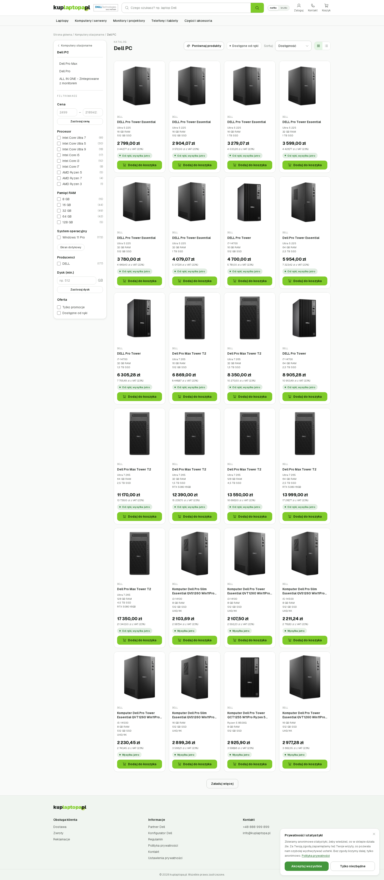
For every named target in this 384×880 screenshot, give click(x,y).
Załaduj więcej (222, 784)
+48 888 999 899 (256, 827)
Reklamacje (61, 839)
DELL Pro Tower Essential (136, 122)
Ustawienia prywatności (165, 858)
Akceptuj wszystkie (306, 866)
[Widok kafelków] (318, 46)
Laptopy (62, 21)
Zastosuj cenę (80, 121)
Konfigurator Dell (160, 833)
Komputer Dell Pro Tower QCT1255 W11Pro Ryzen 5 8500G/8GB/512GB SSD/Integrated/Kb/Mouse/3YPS (249, 715)
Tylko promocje (73, 307)
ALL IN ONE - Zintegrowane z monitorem (79, 81)
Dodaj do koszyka (142, 165)
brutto (284, 7)
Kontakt (313, 10)
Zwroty (58, 833)
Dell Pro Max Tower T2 (189, 353)
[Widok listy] (326, 46)
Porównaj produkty (206, 46)
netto (273, 7)
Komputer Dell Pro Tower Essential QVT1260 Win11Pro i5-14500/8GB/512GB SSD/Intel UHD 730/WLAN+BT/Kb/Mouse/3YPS (139, 715)
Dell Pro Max (68, 64)
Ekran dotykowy (70, 247)
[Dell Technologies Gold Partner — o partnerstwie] (106, 7)
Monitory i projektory (129, 21)
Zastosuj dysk (80, 290)
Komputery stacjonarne (89, 34)
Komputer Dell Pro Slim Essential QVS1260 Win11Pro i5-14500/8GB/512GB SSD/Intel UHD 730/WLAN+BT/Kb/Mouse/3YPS (304, 591)
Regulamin (155, 839)
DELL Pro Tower (239, 238)
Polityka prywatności (163, 846)
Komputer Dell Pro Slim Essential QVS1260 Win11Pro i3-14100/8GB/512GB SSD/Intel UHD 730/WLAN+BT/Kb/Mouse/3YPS (194, 591)
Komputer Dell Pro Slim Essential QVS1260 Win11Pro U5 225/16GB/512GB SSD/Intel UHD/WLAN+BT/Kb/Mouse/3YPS (194, 715)
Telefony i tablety (164, 21)
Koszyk (326, 10)
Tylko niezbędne (353, 866)
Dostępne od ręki (74, 313)
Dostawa (59, 827)
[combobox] (191, 8)
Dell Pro (64, 71)
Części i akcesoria (198, 21)
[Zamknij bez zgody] (374, 834)
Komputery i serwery (91, 21)
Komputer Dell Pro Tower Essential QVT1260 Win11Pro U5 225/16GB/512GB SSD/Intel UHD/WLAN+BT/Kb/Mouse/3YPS (304, 715)
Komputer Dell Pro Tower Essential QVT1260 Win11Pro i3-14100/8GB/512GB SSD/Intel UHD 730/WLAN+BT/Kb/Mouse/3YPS (249, 591)
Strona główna (62, 34)
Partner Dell (156, 827)
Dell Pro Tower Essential (300, 238)
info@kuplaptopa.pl (256, 833)
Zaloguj (299, 10)
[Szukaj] (257, 8)
